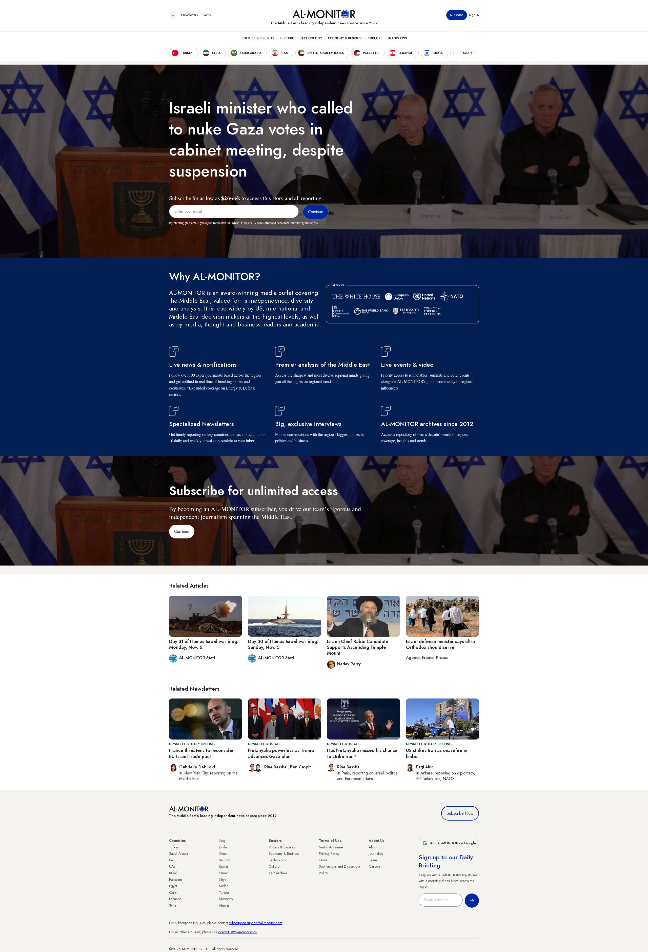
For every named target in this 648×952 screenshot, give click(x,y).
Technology (311, 38)
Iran (172, 860)
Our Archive (278, 873)
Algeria (224, 905)
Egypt (173, 885)
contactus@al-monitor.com (237, 932)
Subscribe (456, 15)
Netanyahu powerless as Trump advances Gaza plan (281, 753)
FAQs (323, 860)
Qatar (173, 892)
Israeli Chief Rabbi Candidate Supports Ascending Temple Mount (357, 647)
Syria (172, 905)
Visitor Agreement (332, 847)
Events (206, 14)
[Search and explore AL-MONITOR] (173, 15)
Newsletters (189, 14)
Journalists (376, 853)
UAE (172, 866)
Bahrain (224, 860)
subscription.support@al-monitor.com (255, 922)
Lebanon (175, 898)
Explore (375, 38)
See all (469, 52)
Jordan (224, 847)
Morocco (226, 898)
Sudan (223, 885)
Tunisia (224, 892)
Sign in (474, 15)
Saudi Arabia (178, 853)
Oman (223, 853)
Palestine (175, 879)
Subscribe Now (460, 813)
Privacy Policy (329, 853)
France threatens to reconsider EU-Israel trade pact (201, 753)
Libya (222, 879)
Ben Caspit (300, 767)
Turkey (174, 847)
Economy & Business (345, 38)
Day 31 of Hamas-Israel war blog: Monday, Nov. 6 (203, 644)
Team (373, 860)
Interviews (397, 38)
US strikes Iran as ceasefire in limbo (436, 753)
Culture (287, 38)
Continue (181, 531)
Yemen (224, 873)
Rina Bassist (276, 767)
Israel (173, 873)
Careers (374, 866)
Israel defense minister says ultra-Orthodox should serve (441, 644)
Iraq (222, 840)
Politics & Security (257, 38)
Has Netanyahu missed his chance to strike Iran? (362, 753)
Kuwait (224, 866)
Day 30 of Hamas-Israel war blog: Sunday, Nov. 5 (283, 644)
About (373, 847)
